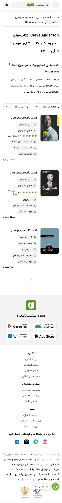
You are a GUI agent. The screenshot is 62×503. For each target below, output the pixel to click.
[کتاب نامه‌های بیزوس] (50, 183)
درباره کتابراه (31, 359)
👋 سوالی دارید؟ (40, 486)
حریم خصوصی (31, 370)
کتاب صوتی (12, 454)
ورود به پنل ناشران (31, 420)
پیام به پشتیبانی (31, 390)
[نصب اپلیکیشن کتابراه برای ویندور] (17, 336)
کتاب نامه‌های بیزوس (23, 173)
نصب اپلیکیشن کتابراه (44, 454)
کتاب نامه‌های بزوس (24, 118)
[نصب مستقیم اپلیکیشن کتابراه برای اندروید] (44, 326)
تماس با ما (31, 401)
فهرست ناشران (31, 426)
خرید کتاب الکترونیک (48, 459)
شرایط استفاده (31, 365)
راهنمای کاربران (31, 395)
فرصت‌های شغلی (31, 376)
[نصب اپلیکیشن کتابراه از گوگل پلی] (17, 326)
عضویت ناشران (31, 415)
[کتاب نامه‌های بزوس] (50, 128)
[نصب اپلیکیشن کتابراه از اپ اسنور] (44, 336)
